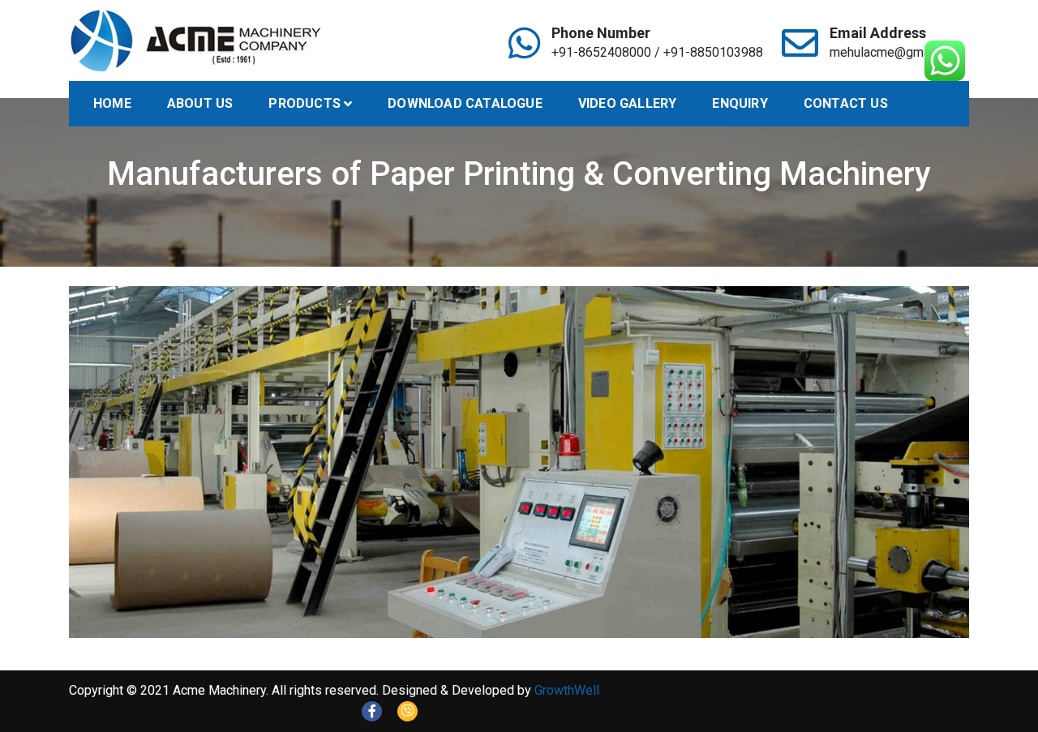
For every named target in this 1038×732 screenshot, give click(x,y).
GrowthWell (566, 690)
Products (304, 103)
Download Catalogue (465, 103)
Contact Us (846, 103)
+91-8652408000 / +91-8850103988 (657, 52)
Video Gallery (627, 103)
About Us (200, 103)
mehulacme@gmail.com (896, 52)
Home (112, 103)
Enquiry (739, 103)
